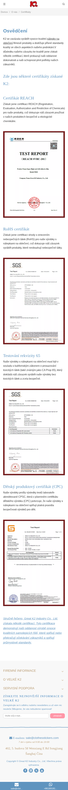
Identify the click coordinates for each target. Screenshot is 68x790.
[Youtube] (42, 771)
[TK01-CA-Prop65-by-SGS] (34, 432)
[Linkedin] (31, 771)
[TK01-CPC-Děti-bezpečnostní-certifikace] (34, 563)
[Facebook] (25, 771)
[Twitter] (36, 771)
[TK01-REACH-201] (34, 174)
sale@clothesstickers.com (42, 737)
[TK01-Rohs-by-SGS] (34, 301)
